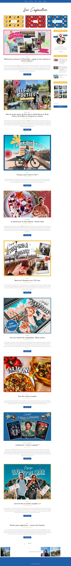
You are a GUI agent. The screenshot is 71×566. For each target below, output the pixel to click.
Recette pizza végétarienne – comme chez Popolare (27, 525)
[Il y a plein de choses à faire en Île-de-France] (56, 87)
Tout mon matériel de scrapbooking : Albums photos (27, 338)
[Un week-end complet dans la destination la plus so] (60, 92)
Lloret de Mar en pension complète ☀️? (27, 504)
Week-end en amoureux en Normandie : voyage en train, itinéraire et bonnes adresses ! (27, 60)
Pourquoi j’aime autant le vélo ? (27, 175)
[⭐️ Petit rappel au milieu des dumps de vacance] (65, 87)
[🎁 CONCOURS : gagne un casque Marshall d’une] (60, 87)
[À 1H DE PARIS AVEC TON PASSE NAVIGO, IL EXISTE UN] (65, 92)
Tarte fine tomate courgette (27, 396)
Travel (40, 1)
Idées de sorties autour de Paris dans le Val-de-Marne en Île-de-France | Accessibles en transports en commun (27, 115)
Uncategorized (27, 219)
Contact (45, 1)
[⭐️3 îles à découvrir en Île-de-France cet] (56, 92)
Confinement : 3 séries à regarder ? (27, 445)
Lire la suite (27, 74)
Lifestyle (31, 1)
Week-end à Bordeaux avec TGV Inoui (27, 280)
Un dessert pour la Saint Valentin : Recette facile (27, 222)
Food (36, 1)
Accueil (25, 1)
